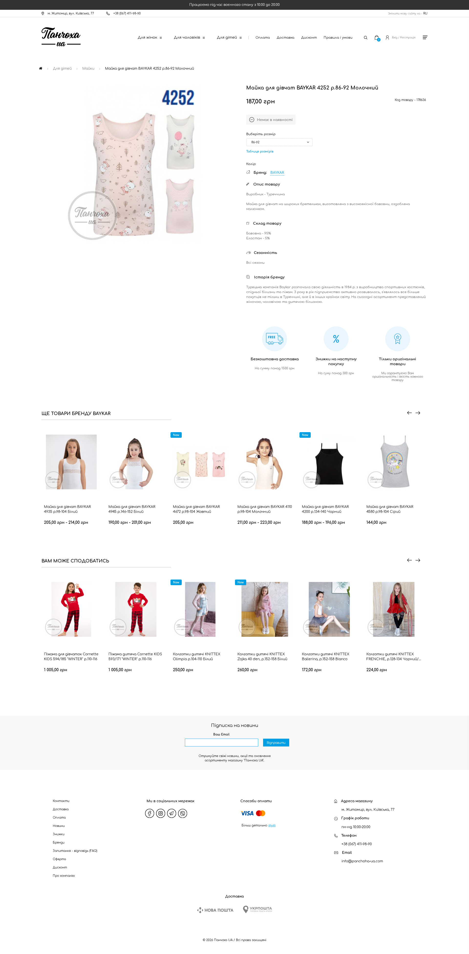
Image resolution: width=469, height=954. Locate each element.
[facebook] (149, 813)
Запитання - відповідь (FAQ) (75, 851)
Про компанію (64, 875)
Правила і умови (338, 37)
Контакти (61, 801)
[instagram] (160, 813)
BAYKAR (277, 173)
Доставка (285, 37)
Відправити (276, 743)
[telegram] (171, 813)
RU (425, 13)
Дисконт (309, 37)
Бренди (58, 842)
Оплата (263, 37)
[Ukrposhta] (257, 909)
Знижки (58, 834)
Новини (59, 826)
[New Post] (215, 910)
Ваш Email (221, 734)
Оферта (59, 859)
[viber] (182, 813)
